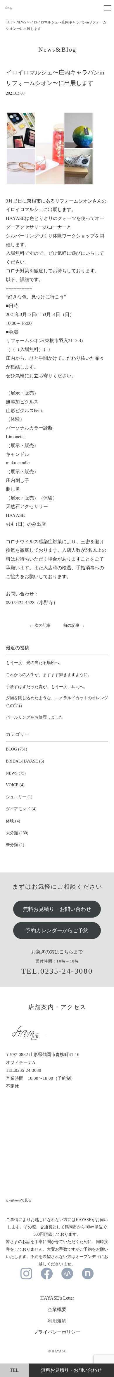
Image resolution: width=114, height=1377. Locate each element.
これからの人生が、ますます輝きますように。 (49, 675)
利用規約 (57, 1320)
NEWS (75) (16, 773)
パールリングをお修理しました (34, 717)
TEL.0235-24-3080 (57, 971)
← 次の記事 (40, 625)
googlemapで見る (19, 1200)
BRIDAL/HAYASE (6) (25, 761)
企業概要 (57, 1309)
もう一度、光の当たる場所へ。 (34, 663)
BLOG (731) (16, 749)
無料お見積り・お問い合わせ (57, 909)
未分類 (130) (17, 833)
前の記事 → (74, 625)
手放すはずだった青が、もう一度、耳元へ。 (47, 687)
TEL (14, 1370)
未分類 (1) (15, 845)
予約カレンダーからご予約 (57, 930)
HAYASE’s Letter (57, 1297)
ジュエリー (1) (19, 797)
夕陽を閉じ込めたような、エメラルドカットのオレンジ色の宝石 (57, 701)
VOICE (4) (15, 785)
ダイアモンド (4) (21, 809)
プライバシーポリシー (57, 1332)
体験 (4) (13, 821)
